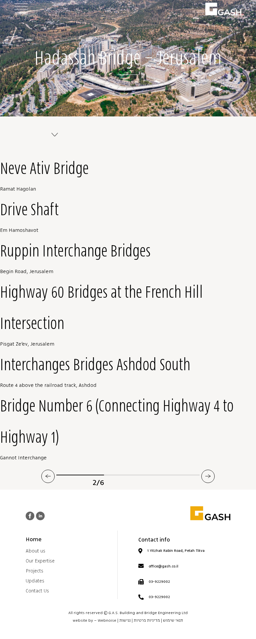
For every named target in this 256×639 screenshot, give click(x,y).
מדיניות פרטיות (147, 620)
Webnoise (107, 620)
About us (35, 551)
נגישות (125, 620)
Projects (34, 570)
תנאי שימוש (173, 620)
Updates (35, 580)
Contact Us (37, 590)
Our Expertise (40, 561)
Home (33, 540)
